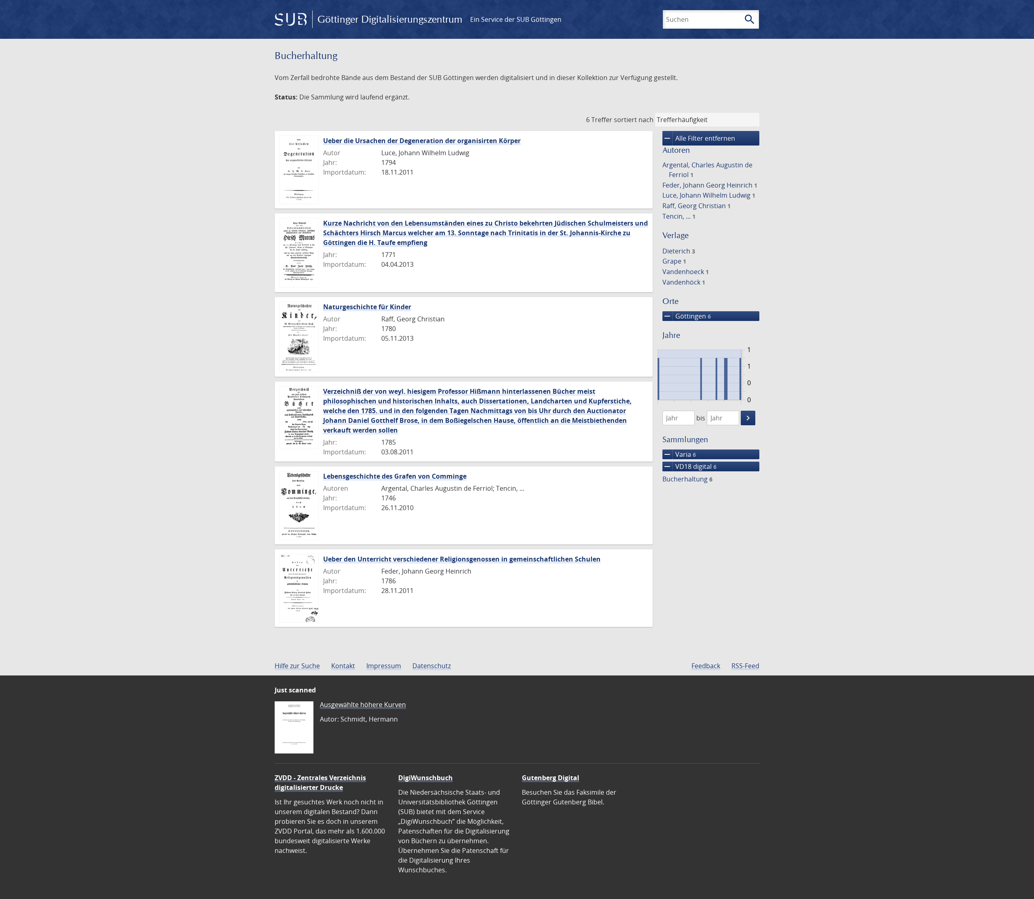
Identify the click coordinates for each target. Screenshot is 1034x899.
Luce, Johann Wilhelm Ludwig (708, 195)
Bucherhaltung (687, 479)
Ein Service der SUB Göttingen (515, 19)
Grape (674, 261)
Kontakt (343, 665)
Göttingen (686, 316)
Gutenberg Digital (550, 777)
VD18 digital (689, 466)
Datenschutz (431, 665)
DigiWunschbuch (425, 777)
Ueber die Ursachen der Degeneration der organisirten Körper (422, 140)
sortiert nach (634, 119)
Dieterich (678, 251)
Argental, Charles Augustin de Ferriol (707, 169)
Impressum (383, 665)
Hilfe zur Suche (297, 665)
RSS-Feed (745, 665)
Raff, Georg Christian (696, 205)
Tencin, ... (679, 216)
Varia (679, 454)
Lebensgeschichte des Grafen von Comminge (395, 476)
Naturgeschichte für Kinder (367, 306)
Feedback (705, 665)
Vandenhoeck (685, 271)
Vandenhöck (683, 282)
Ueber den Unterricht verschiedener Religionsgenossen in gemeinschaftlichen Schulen (462, 559)
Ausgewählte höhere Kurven (363, 704)
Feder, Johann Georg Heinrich (709, 185)
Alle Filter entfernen (698, 138)
